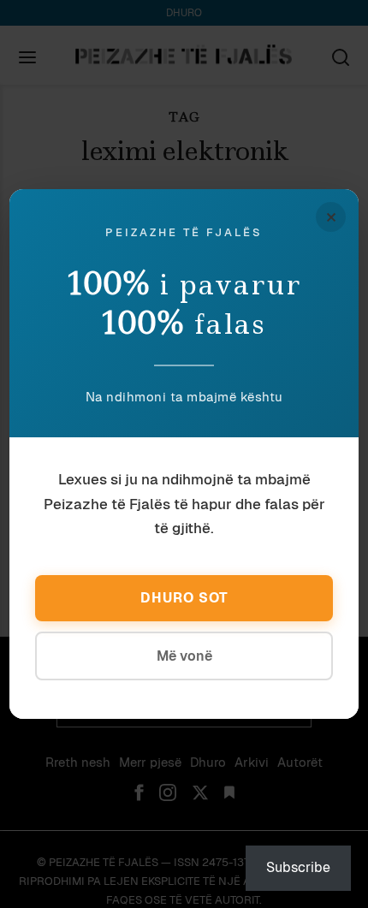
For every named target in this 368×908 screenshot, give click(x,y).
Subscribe (298, 867)
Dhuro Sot (184, 598)
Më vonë (184, 656)
